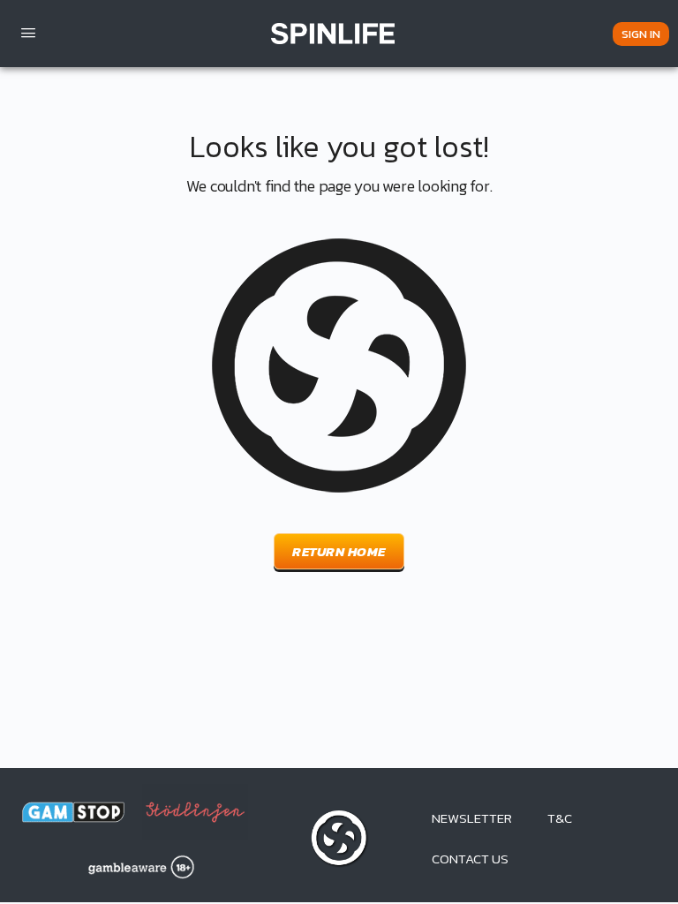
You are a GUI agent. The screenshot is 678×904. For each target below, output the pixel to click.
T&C (559, 818)
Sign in (641, 34)
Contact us (470, 858)
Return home (339, 551)
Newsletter (472, 818)
